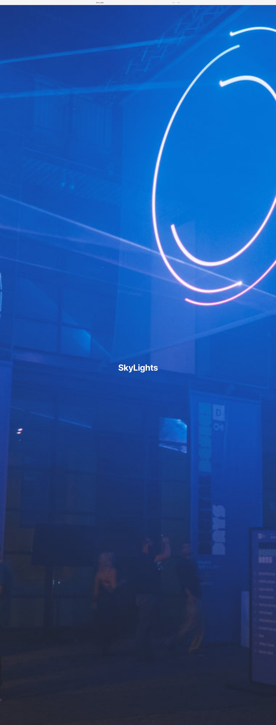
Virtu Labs (100, 2)
